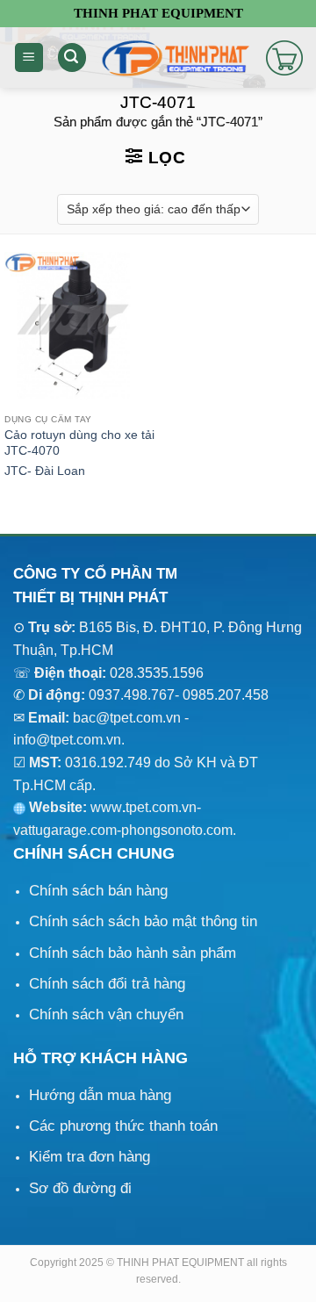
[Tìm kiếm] (72, 57)
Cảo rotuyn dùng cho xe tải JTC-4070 (79, 442)
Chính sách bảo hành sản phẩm (132, 953)
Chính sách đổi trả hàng (107, 983)
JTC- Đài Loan (44, 471)
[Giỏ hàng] (284, 58)
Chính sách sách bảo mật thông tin (143, 921)
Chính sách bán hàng (98, 890)
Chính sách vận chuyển (106, 1014)
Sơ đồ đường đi (80, 1188)
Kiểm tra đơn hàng (89, 1156)
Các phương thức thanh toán (123, 1126)
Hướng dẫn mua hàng (100, 1095)
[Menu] (29, 57)
